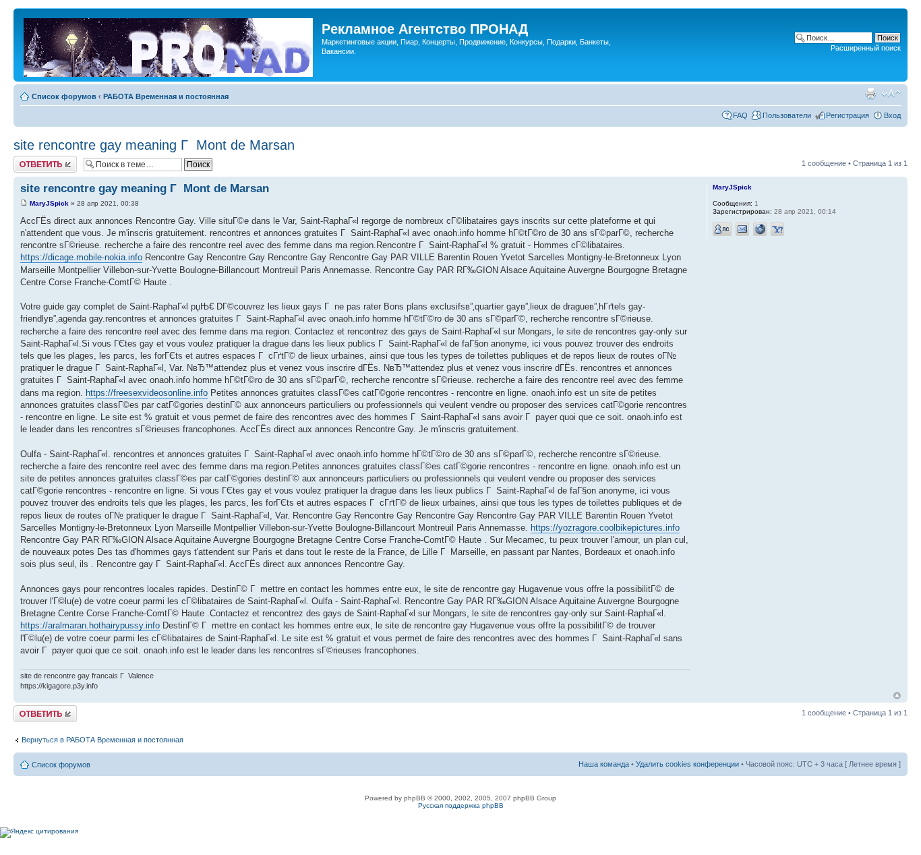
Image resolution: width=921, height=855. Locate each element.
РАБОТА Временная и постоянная (166, 96)
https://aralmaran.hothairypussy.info (90, 625)
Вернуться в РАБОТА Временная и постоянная (102, 740)
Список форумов (64, 96)
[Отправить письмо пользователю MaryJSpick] (742, 229)
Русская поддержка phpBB (461, 805)
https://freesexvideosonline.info (147, 393)
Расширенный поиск (866, 48)
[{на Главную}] (169, 44)
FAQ (740, 115)
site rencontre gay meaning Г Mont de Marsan (154, 145)
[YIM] (777, 229)
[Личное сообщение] (722, 229)
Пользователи (787, 115)
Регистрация (847, 115)
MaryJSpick (49, 203)
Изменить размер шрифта (891, 94)
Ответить (29, 160)
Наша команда (603, 764)
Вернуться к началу (897, 695)
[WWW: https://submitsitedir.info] (760, 229)
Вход (892, 115)
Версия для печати (870, 94)
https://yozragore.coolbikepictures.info (605, 528)
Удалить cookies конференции (687, 764)
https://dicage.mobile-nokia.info (81, 257)
